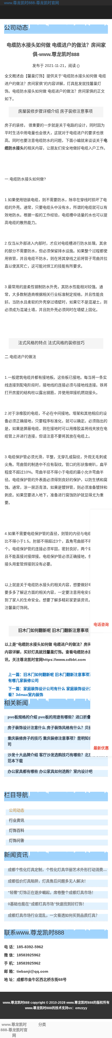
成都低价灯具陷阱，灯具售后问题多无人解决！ (48, 881)
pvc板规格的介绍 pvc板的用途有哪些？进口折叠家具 (53, 717)
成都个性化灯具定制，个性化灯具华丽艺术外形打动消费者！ (59, 869)
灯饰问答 (16, 840)
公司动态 (16, 810)
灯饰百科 (16, 830)
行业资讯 (16, 820)
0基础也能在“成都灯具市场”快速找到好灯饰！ (47, 904)
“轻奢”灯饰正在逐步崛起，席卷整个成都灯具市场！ (51, 892)
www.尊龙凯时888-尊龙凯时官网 (31, 3)
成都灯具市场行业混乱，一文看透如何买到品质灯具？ (53, 915)
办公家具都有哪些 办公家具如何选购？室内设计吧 (50, 771)
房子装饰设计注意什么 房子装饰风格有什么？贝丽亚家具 (56, 727)
